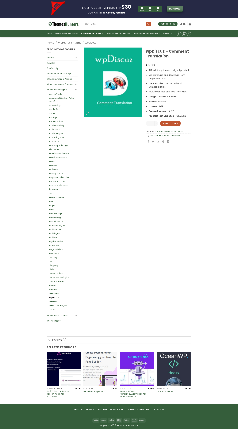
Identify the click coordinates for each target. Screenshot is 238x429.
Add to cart (170, 123)
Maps (52, 205)
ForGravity (52, 68)
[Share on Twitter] (153, 141)
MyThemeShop (56, 241)
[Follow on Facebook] (179, 34)
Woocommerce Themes (119, 34)
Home (49, 34)
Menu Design (55, 217)
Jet (50, 193)
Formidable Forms (58, 157)
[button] (183, 23)
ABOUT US (79, 409)
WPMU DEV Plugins (58, 305)
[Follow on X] (188, 34)
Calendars (54, 129)
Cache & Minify (56, 125)
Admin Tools (55, 94)
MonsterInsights (57, 225)
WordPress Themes (65, 34)
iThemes (53, 189)
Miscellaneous (56, 221)
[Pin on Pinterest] (163, 141)
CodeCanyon (56, 133)
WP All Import (54, 320)
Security (53, 257)
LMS (51, 201)
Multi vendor (55, 229)
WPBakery (54, 293)
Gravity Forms (56, 173)
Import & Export (57, 181)
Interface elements (58, 185)
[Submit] (148, 24)
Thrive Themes (56, 281)
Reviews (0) (59, 340)
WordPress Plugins (91, 34)
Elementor (54, 149)
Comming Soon (57, 137)
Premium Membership (59, 73)
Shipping (53, 265)
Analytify (53, 109)
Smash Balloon (56, 273)
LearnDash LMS (56, 197)
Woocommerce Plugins (146, 34)
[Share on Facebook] (148, 141)
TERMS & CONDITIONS (96, 409)
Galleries (53, 169)
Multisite (53, 237)
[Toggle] (76, 57)
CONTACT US (157, 409)
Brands (50, 57)
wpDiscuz (91, 42)
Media (52, 209)
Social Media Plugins (59, 277)
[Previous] (47, 377)
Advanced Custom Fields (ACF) (61, 100)
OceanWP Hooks (165, 391)
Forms (52, 161)
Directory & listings (58, 145)
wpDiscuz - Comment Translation (165, 135)
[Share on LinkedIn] (168, 141)
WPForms (54, 301)
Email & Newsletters (59, 153)
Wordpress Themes (57, 315)
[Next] (190, 377)
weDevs (53, 289)
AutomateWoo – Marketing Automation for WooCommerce (133, 394)
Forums (53, 165)
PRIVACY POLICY (118, 409)
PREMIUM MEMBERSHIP (138, 409)
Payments (54, 253)
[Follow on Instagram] (184, 34)
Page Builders (56, 249)
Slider (52, 269)
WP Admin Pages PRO (94, 391)
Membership (55, 213)
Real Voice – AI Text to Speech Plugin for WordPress (58, 394)
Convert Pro (55, 141)
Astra (52, 113)
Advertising (54, 105)
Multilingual (54, 233)
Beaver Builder (56, 121)
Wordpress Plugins (69, 42)
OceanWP (54, 245)
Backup (53, 117)
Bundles (167, 34)
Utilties (52, 285)
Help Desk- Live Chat (59, 177)
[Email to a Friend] (158, 141)
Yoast (52, 309)
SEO (51, 261)
